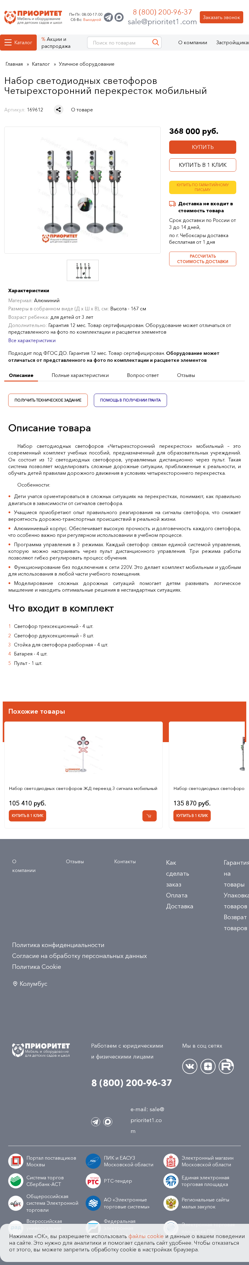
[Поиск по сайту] (155, 42)
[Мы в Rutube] (226, 1066)
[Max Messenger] (119, 17)
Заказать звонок (221, 17)
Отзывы (75, 861)
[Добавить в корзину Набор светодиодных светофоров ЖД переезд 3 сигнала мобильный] (149, 815)
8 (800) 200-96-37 (162, 12)
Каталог (23, 42)
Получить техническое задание (48, 400)
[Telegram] (108, 17)
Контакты (125, 861)
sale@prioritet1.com (162, 21)
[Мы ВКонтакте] (189, 1066)
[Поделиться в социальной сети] (59, 109)
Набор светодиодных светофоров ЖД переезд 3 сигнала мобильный (83, 788)
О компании (192, 42)
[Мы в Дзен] (208, 1066)
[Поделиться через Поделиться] (58, 109)
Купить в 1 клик (203, 165)
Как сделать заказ (177, 873)
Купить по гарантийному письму (203, 187)
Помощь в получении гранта (130, 400)
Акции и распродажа (55, 42)
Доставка (179, 906)
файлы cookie (146, 1236)
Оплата (177, 895)
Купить (203, 147)
